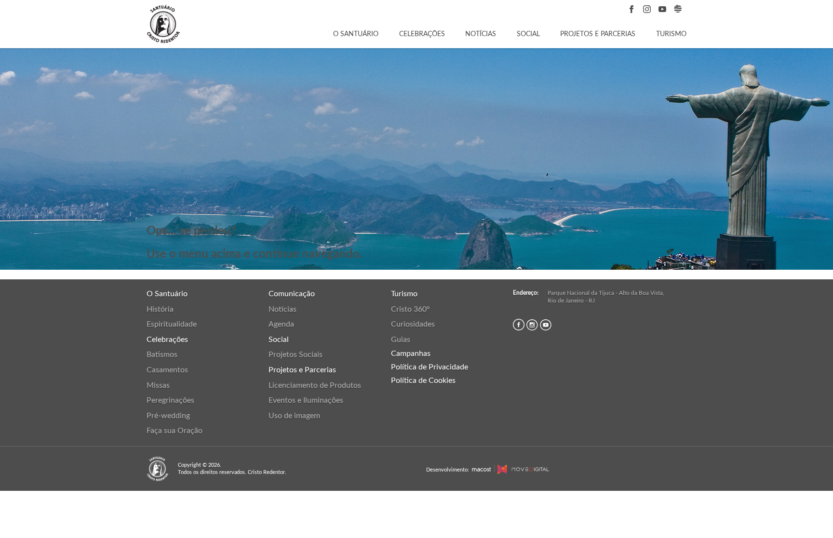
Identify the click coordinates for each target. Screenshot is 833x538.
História (160, 309)
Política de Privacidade (429, 367)
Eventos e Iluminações (306, 400)
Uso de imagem (294, 416)
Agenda (281, 324)
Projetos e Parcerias (597, 34)
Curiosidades (413, 324)
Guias (400, 339)
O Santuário (355, 34)
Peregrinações (170, 400)
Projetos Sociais (295, 354)
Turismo (671, 34)
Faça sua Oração (174, 430)
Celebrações (422, 34)
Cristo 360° (410, 309)
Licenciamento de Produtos (315, 385)
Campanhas (410, 353)
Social (528, 34)
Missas (158, 385)
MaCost (481, 469)
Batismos (162, 354)
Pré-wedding (168, 416)
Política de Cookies (423, 380)
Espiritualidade (172, 324)
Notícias (480, 34)
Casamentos (167, 370)
